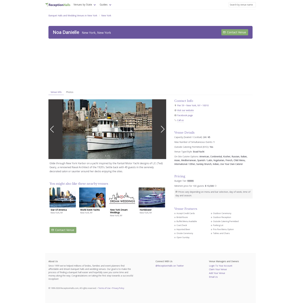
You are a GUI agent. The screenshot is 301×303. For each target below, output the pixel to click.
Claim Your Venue (218, 269)
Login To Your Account (220, 265)
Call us (180, 120)
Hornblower (146, 209)
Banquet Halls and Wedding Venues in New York (72, 15)
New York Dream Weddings (119, 211)
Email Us (213, 276)
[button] (162, 129)
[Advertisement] (150, 64)
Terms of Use (104, 288)
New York (106, 15)
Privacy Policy (118, 288)
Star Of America (59, 209)
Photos (69, 92)
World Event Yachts (90, 209)
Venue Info (56, 92)
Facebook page (185, 115)
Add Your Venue (217, 273)
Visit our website (185, 110)
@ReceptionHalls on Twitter (170, 265)
